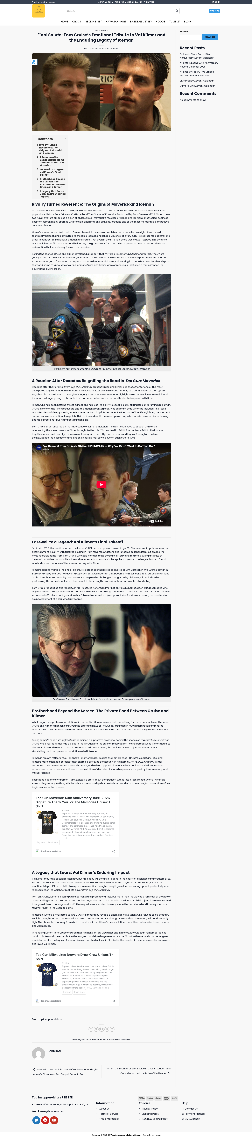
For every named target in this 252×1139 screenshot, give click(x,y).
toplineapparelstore (50, 1019)
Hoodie (161, 21)
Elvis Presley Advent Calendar (197, 80)
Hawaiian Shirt (116, 21)
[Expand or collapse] (65, 139)
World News (101, 30)
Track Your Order (109, 1119)
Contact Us (191, 1108)
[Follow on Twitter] (213, 2)
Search (184, 31)
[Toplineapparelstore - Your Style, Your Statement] (46, 11)
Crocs (77, 21)
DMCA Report (192, 1119)
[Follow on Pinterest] (216, 2)
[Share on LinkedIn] (112, 1029)
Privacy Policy (150, 1108)
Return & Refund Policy (155, 1119)
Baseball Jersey (141, 21)
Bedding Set (93, 21)
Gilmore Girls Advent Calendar (197, 86)
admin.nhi (114, 49)
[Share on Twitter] (96, 1029)
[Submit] (176, 10)
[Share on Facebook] (91, 1029)
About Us (104, 1108)
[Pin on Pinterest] (106, 1029)
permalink (125, 1039)
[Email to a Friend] (101, 1029)
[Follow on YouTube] (218, 2)
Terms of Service (109, 1114)
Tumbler (174, 21)
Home (64, 21)
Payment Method (195, 1114)
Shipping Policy (150, 1114)
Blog (187, 21)
